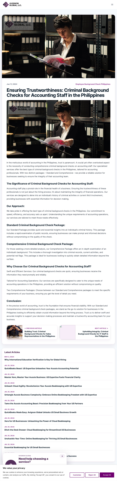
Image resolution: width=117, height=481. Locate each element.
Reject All (92, 475)
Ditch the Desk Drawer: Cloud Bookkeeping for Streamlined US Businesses (40, 430)
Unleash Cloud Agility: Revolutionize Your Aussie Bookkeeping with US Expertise (43, 386)
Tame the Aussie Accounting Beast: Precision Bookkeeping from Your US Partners (43, 403)
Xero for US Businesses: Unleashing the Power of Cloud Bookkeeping (37, 421)
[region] (58, 473)
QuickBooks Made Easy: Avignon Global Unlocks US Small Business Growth (40, 412)
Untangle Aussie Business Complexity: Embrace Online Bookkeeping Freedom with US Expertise (50, 395)
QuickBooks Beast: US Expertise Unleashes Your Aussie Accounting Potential (41, 368)
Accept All (107, 475)
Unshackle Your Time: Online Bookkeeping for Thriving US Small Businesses (40, 438)
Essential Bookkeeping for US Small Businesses (27, 447)
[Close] (114, 466)
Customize (77, 475)
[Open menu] (112, 4)
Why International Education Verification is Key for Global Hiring (35, 360)
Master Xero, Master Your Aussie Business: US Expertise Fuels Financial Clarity (42, 377)
